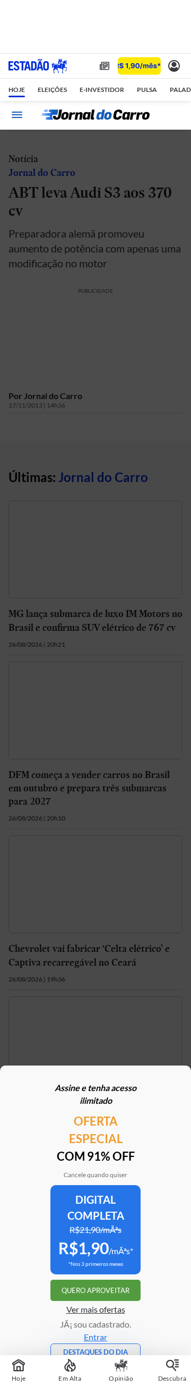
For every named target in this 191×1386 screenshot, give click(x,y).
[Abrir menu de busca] (174, 114)
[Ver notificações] (174, 66)
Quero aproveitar (95, 1290)
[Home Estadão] (37, 65)
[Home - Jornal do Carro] (95, 114)
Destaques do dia (95, 1352)
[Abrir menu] (16, 114)
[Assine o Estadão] (139, 66)
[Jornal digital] (104, 66)
